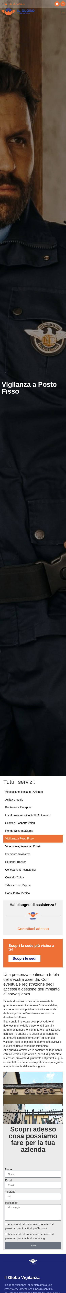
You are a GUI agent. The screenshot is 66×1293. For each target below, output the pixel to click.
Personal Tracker (15, 861)
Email (8, 1180)
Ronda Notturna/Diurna (19, 830)
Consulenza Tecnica (17, 893)
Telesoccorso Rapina (18, 885)
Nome (8, 1169)
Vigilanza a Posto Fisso (19, 838)
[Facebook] (57, 3)
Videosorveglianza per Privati (23, 846)
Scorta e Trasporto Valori (20, 823)
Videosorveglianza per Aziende (24, 791)
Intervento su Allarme (17, 854)
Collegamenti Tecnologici (20, 869)
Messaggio (11, 1203)
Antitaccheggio (14, 799)
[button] (63, 12)
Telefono (10, 1191)
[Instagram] (62, 3)
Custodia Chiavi (15, 877)
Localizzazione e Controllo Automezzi (27, 815)
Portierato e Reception (18, 807)
